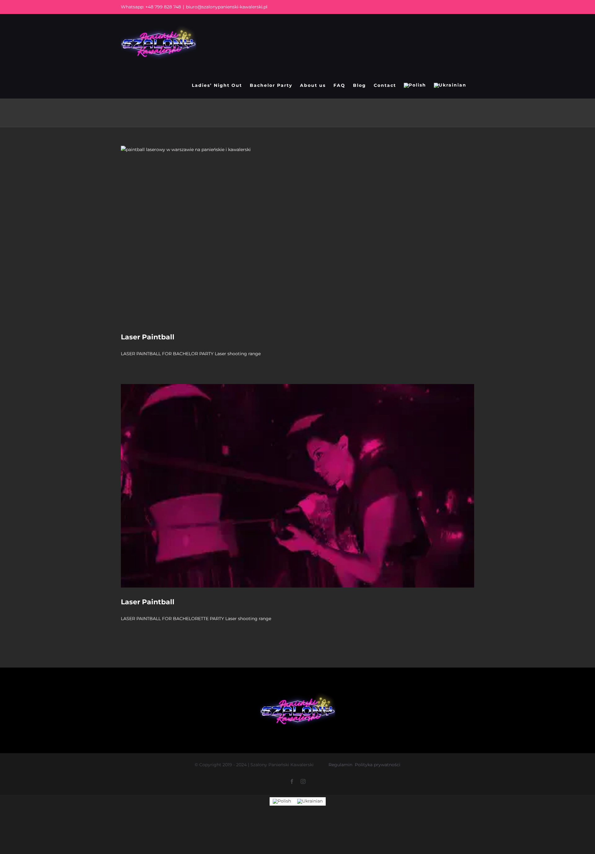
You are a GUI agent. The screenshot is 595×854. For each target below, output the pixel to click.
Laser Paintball (147, 337)
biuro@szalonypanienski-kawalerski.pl (226, 7)
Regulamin (340, 764)
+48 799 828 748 (163, 7)
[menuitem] (415, 85)
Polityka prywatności (377, 764)
